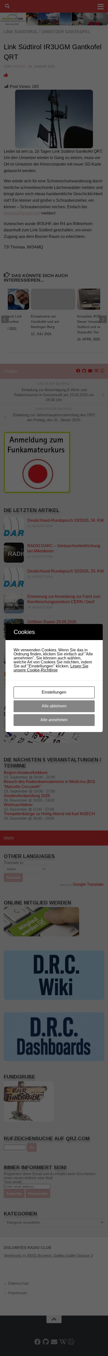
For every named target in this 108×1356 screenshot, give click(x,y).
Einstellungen (54, 692)
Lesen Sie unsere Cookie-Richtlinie (51, 668)
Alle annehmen (54, 720)
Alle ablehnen (54, 706)
